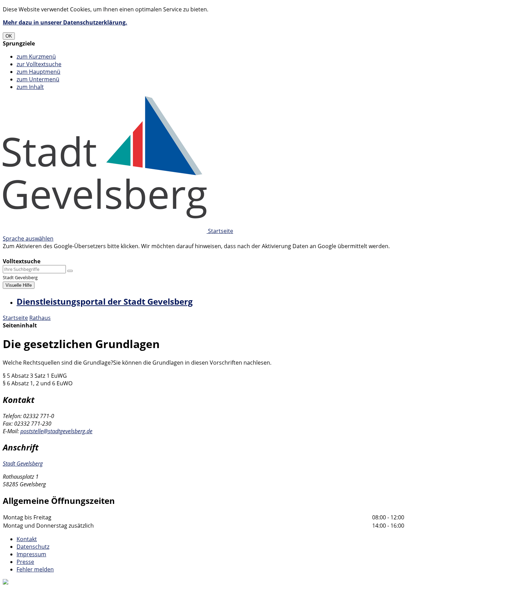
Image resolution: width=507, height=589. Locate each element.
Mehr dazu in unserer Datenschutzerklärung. (65, 22)
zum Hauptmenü (38, 71)
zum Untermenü (38, 79)
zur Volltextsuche (39, 64)
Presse (25, 562)
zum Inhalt (30, 87)
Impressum (31, 554)
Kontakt (27, 539)
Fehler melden (35, 569)
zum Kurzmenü (36, 56)
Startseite (15, 318)
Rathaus (40, 318)
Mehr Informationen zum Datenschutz (52, 253)
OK (9, 36)
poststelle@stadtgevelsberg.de (56, 431)
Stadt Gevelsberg (23, 463)
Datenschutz (33, 546)
